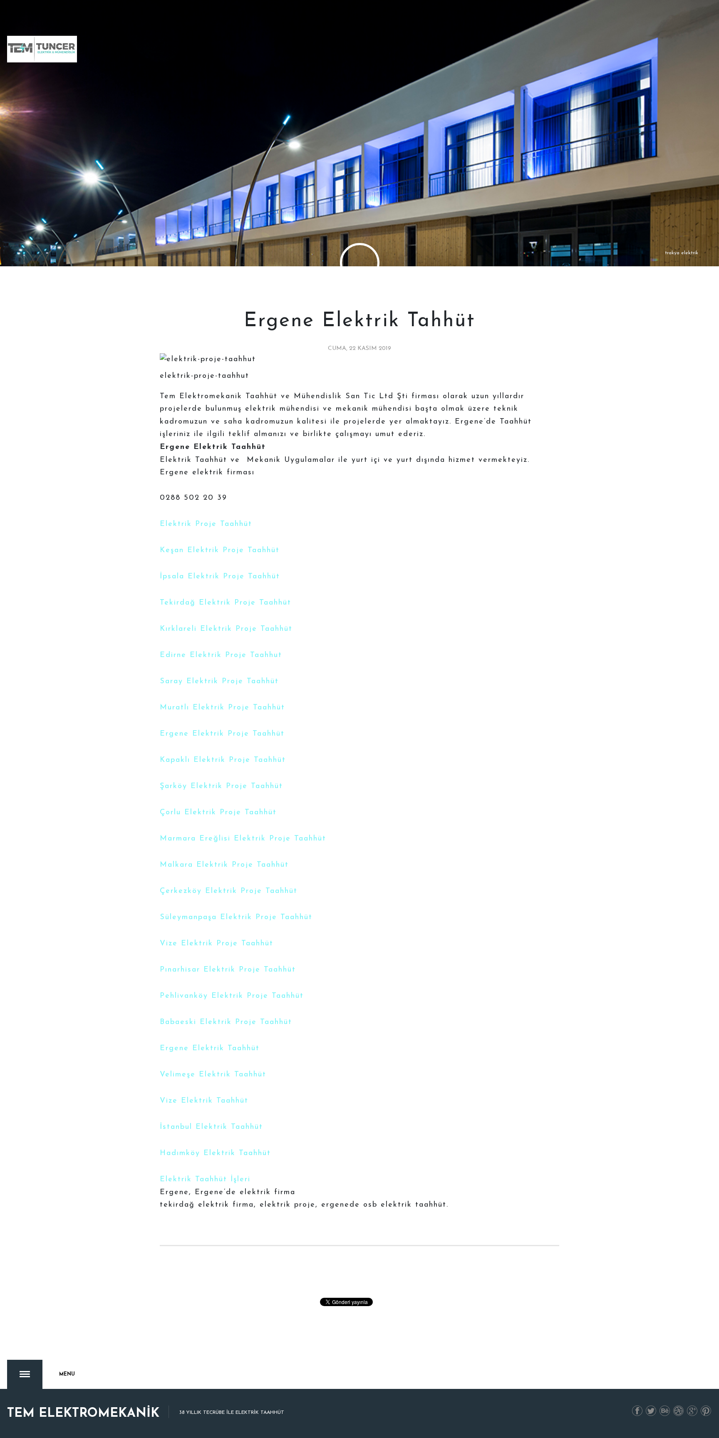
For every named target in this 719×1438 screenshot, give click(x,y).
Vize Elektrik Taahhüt (204, 1101)
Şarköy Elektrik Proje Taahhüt (221, 786)
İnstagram (678, 1411)
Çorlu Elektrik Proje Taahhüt (218, 812)
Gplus (692, 1411)
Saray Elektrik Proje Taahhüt (219, 681)
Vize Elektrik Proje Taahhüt (216, 943)
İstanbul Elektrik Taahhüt (211, 1127)
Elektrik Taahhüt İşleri (205, 1179)
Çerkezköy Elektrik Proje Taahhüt (229, 891)
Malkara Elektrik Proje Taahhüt (224, 865)
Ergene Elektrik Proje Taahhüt (222, 734)
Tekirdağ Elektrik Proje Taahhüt (225, 603)
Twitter (651, 1411)
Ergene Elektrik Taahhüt (210, 1048)
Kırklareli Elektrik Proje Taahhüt (226, 629)
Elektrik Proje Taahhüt (206, 524)
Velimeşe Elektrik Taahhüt (213, 1074)
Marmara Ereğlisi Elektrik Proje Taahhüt (243, 839)
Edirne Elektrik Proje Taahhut (221, 655)
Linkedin (664, 1411)
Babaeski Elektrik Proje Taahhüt (226, 1022)
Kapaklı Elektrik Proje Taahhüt (223, 760)
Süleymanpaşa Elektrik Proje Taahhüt (236, 917)
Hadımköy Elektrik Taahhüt (215, 1153)
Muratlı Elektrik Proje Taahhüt (222, 708)
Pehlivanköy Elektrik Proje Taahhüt (232, 996)
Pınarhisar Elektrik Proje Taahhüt (228, 970)
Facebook (637, 1411)
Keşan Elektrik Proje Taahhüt (220, 550)
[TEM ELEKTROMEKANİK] (42, 49)
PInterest (706, 1411)
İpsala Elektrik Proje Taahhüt (220, 576)
